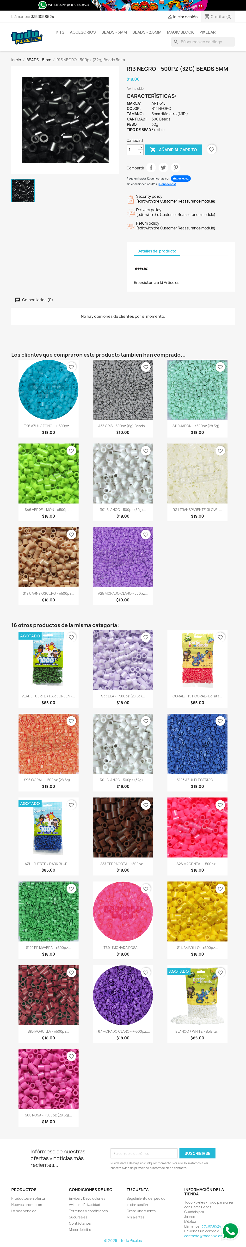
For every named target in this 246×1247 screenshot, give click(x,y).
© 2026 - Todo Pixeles (123, 1240)
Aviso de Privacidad (84, 1204)
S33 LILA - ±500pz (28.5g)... (123, 696)
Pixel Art (208, 32)
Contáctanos (80, 1223)
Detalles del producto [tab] (157, 251)
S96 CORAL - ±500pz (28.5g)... (48, 780)
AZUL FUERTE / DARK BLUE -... (48, 864)
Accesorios (83, 32)
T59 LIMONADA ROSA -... (123, 947)
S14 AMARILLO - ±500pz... (197, 947)
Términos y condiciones (88, 1211)
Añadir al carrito (173, 149)
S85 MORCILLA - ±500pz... (48, 1031)
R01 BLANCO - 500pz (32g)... (123, 509)
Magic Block (180, 32)
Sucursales (78, 1217)
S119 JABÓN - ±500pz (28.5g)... (197, 426)
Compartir (151, 167)
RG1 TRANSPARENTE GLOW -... (197, 509)
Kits (60, 32)
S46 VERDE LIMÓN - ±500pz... (48, 509)
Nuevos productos (26, 1204)
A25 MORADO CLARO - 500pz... (123, 593)
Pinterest (175, 167)
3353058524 (42, 16)
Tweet (163, 167)
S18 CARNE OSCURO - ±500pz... (48, 593)
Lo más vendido (24, 1211)
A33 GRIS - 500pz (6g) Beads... (123, 426)
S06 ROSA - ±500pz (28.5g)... (48, 1115)
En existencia (146, 282)
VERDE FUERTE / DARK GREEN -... (48, 696)
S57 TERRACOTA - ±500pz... (123, 864)
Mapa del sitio (80, 1229)
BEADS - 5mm (114, 32)
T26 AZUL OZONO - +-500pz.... (48, 426)
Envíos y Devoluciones (87, 1198)
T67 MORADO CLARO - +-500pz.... (123, 1031)
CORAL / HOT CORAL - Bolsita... (197, 696)
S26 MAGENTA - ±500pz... (197, 864)
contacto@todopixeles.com (207, 1236)
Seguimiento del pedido (146, 1198)
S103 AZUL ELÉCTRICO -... (197, 780)
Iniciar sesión (137, 1204)
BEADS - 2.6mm (146, 32)
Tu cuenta (138, 1189)
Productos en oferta (28, 1198)
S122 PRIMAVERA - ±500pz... (48, 947)
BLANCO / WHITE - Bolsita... (197, 1031)
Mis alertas (135, 1217)
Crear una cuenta (141, 1211)
